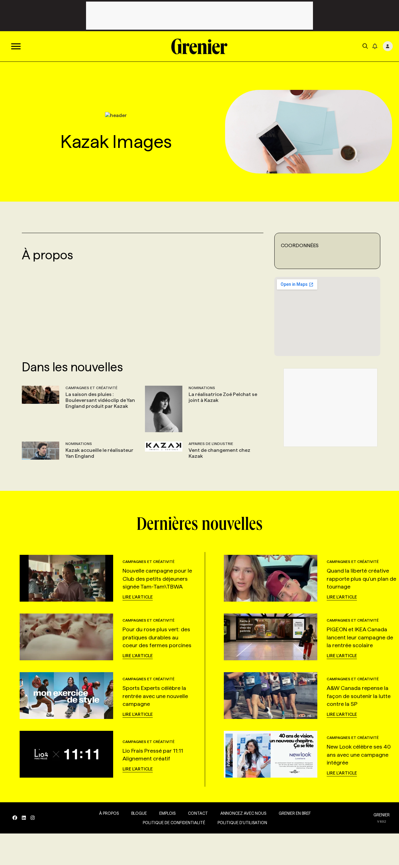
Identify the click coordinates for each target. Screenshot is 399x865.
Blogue (139, 813)
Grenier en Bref (295, 813)
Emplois (167, 813)
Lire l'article (138, 596)
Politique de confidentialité (174, 822)
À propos (109, 813)
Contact (198, 813)
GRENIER (381, 815)
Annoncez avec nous (243, 813)
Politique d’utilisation (242, 822)
